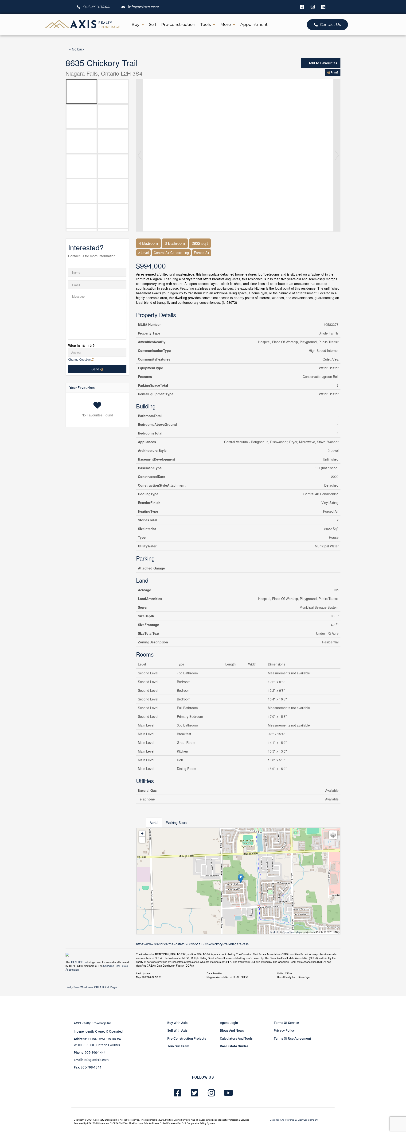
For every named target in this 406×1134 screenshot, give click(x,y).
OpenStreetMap (291, 932)
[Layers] (333, 834)
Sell (152, 24)
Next (336, 155)
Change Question (79, 359)
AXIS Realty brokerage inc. (93, 1023)
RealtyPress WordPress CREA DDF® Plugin (91, 987)
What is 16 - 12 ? (81, 345)
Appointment (254, 24)
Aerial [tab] (154, 822)
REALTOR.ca (79, 962)
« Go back (76, 49)
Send (95, 369)
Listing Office (284, 973)
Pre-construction (178, 24)
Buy (135, 24)
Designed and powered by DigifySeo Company (294, 1120)
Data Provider (214, 973)
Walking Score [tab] (176, 822)
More (225, 24)
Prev (139, 155)
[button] (137, 24)
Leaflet (274, 932)
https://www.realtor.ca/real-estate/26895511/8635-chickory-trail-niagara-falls (192, 944)
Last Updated (143, 973)
